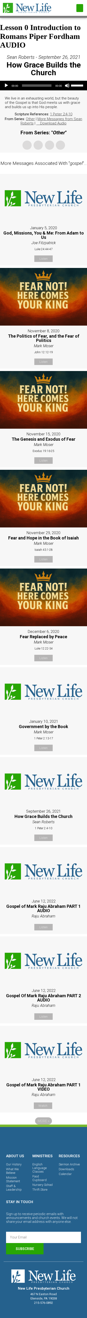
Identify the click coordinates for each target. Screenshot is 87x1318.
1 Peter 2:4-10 (61, 114)
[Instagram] (43, 1139)
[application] (43, 85)
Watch (42, 1106)
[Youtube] (60, 1139)
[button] (79, 8)
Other (30, 119)
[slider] (78, 85)
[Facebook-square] (27, 1139)
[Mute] (67, 85)
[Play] (6, 85)
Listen (43, 258)
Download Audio (53, 123)
